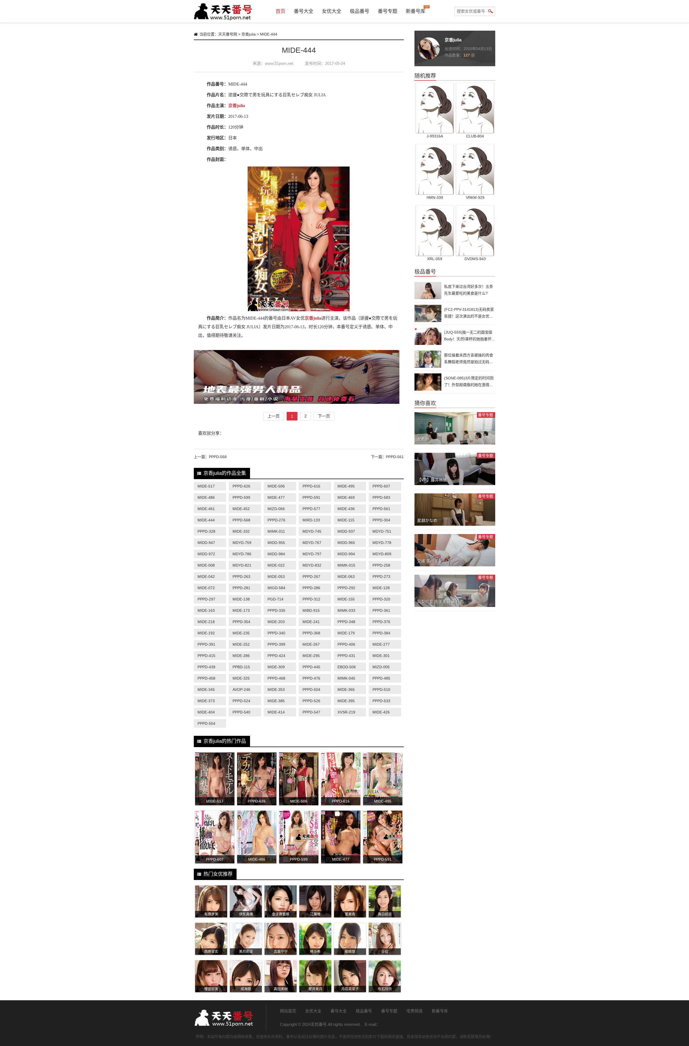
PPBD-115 (241, 667)
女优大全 (331, 11)
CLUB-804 (475, 136)
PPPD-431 (346, 655)
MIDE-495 (346, 486)
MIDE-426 (381, 712)
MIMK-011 (276, 531)
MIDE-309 (276, 667)
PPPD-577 (311, 509)
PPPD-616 (311, 486)
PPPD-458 (206, 678)
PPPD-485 (381, 678)
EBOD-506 (347, 667)
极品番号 (359, 11)
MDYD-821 (242, 565)
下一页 (324, 416)
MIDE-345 (206, 689)
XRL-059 (434, 259)
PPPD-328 (206, 531)
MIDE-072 (206, 588)
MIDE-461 (206, 509)
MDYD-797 (312, 554)
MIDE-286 (241, 655)
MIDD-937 (346, 531)
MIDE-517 (206, 486)
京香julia (248, 34)
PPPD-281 (241, 588)
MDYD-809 (381, 554)
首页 (280, 11)
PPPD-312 (311, 599)
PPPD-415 (206, 655)
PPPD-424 (276, 655)
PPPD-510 (381, 689)
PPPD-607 (381, 486)
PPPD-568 (218, 457)
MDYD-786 (242, 554)
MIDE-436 (346, 509)
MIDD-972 (206, 554)
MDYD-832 (312, 565)
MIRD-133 (311, 520)
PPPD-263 (241, 576)
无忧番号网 (223, 1017)
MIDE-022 (276, 565)
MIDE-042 (206, 576)
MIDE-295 (311, 655)
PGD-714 (275, 599)
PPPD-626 (241, 486)
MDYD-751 (381, 531)
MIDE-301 (381, 655)
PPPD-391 (206, 644)
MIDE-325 (241, 678)
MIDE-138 (241, 599)
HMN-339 (435, 197)
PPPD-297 (206, 599)
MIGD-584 (276, 588)
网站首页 (288, 1011)
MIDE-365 (346, 689)
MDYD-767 (312, 542)
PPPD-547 (311, 712)
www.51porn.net (279, 63)
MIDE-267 (311, 644)
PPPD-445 (311, 667)
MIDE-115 (346, 520)
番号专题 (387, 11)
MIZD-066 (276, 509)
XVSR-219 (346, 712)
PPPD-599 (241, 497)
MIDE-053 (276, 576)
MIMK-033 (346, 610)
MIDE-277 (381, 644)
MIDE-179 (346, 633)
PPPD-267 (311, 576)
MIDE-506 (276, 486)
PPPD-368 (311, 633)
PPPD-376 (381, 622)
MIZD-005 (381, 667)
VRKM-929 (475, 197)
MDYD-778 (381, 542)
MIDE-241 (311, 622)
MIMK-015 (346, 565)
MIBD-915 (311, 610)
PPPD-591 (311, 497)
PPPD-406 (346, 644)
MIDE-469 (346, 497)
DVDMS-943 (475, 259)
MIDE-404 (206, 712)
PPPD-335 (276, 610)
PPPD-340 (276, 633)
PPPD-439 (206, 667)
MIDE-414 (276, 712)
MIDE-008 (206, 565)
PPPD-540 (241, 712)
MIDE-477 (276, 497)
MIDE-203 (276, 622)
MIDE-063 (346, 576)
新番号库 (415, 11)
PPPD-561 (395, 457)
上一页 (274, 416)
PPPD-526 (311, 701)
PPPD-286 (311, 588)
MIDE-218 (206, 622)
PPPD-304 (381, 520)
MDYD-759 (242, 542)
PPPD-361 (381, 610)
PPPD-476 (311, 678)
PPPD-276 (276, 520)
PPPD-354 (241, 622)
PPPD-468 (276, 678)
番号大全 (303, 11)
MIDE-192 (206, 633)
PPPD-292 (346, 588)
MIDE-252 (241, 644)
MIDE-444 (206, 520)
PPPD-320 (381, 599)
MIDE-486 (206, 497)
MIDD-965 (346, 542)
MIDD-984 (276, 554)
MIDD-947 (206, 542)
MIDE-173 (241, 610)
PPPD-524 (241, 701)
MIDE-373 (206, 701)
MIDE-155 (346, 599)
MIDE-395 (346, 701)
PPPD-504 (311, 689)
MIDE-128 (381, 588)
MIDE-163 (206, 610)
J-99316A (435, 136)
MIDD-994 (346, 554)
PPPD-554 (206, 723)
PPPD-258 (381, 565)
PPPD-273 (381, 576)
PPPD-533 (381, 701)
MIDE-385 (276, 701)
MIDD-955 (276, 542)
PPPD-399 (276, 644)
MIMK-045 (346, 678)
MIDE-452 (241, 509)
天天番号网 (227, 34)
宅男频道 (414, 1011)
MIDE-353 (276, 689)
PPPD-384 (381, 633)
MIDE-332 (241, 531)
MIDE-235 (241, 633)
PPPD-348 (346, 622)
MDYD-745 (312, 531)
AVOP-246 (241, 689)
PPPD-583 (381, 497)
